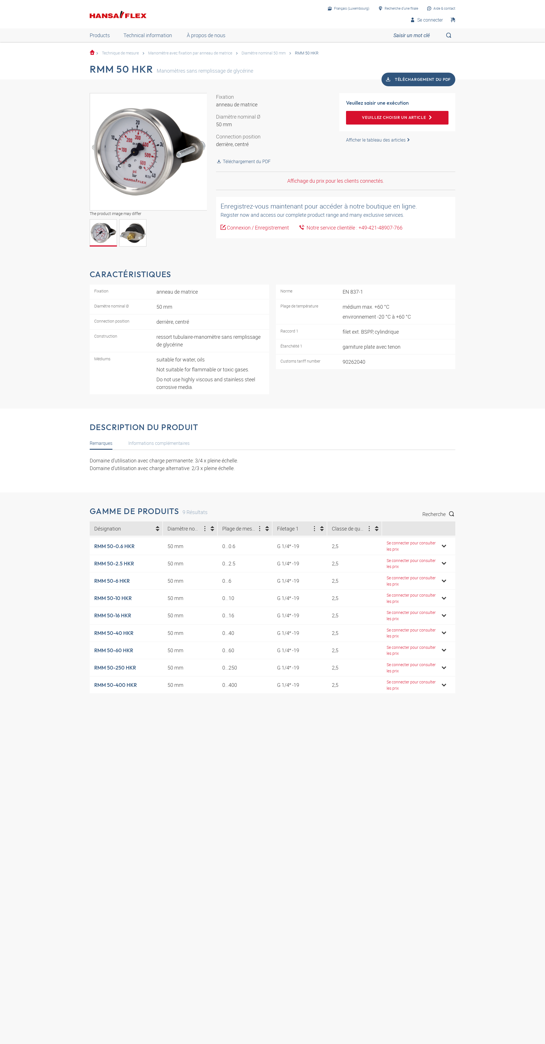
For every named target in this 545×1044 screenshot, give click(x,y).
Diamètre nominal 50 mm (264, 53)
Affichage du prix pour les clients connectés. (335, 180)
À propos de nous (206, 35)
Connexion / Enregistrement (258, 227)
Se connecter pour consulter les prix (411, 546)
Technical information (147, 35)
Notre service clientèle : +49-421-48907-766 (353, 227)
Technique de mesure (120, 53)
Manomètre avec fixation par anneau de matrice (190, 53)
